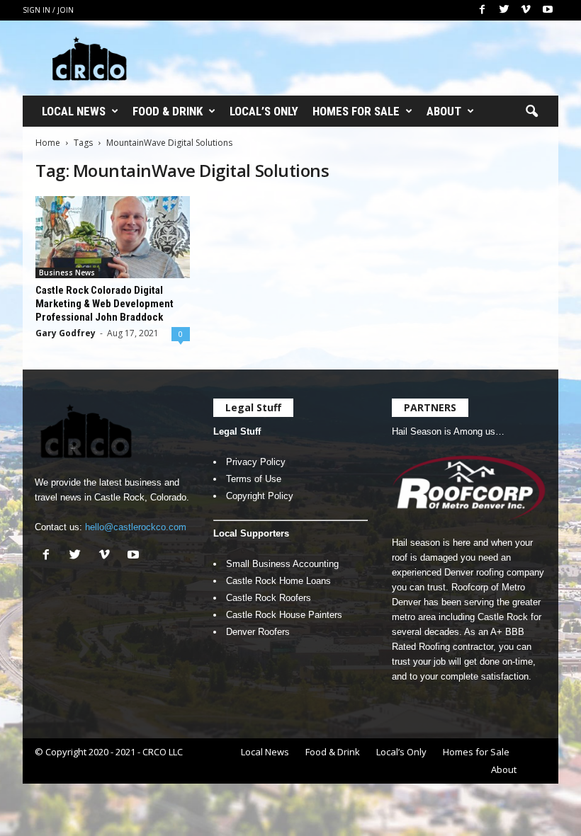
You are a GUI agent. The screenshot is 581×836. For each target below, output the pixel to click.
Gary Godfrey (65, 333)
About (444, 111)
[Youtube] (547, 10)
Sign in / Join (48, 10)
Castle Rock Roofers (268, 597)
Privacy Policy (256, 462)
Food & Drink (167, 111)
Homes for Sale (356, 111)
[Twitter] (503, 10)
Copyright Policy (259, 496)
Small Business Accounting (282, 564)
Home (47, 143)
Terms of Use (253, 479)
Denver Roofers (258, 631)
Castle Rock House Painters (284, 614)
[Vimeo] (525, 10)
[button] (531, 111)
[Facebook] (481, 10)
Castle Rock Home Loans (278, 581)
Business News (67, 272)
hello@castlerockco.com (135, 527)
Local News (74, 111)
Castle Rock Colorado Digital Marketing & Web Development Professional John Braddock (104, 303)
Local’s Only (264, 111)
